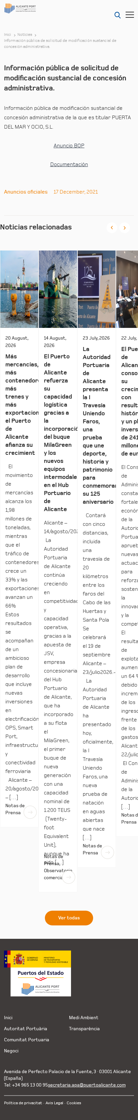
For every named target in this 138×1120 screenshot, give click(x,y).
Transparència (84, 1028)
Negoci (11, 1050)
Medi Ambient (83, 1017)
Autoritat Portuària (25, 1028)
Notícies (24, 35)
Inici (7, 35)
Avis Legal (54, 1103)
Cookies (74, 1103)
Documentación (69, 164)
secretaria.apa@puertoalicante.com (87, 1085)
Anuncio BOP (69, 145)
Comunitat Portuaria (26, 1039)
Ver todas (69, 918)
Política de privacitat (23, 1103)
